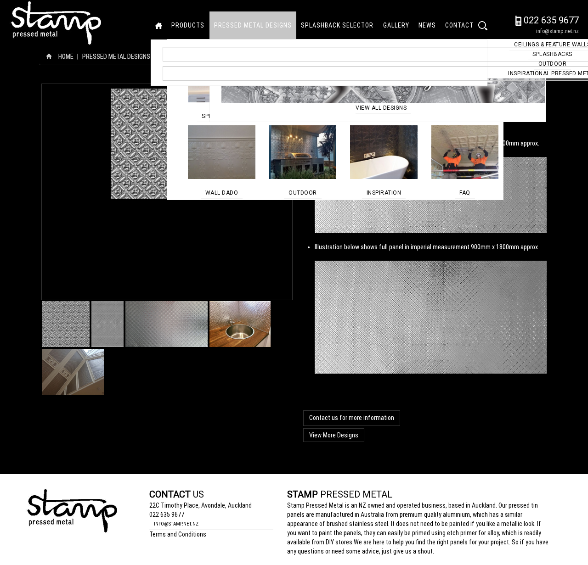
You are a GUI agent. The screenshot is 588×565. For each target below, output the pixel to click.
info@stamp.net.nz (557, 31)
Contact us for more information (351, 417)
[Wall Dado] (221, 151)
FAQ (464, 193)
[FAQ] (464, 151)
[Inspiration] (383, 151)
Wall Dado (221, 193)
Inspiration (384, 193)
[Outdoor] (302, 151)
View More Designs (333, 435)
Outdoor (302, 193)
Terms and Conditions (177, 534)
